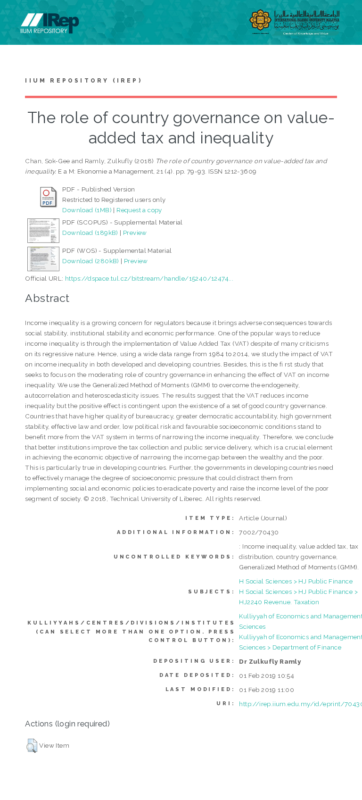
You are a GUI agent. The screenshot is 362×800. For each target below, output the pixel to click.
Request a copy (139, 210)
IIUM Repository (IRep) (83, 80)
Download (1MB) (87, 210)
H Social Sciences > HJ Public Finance (296, 581)
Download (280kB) (90, 261)
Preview (135, 232)
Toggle (17, 17)
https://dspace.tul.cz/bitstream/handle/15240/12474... (149, 278)
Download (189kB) (90, 232)
